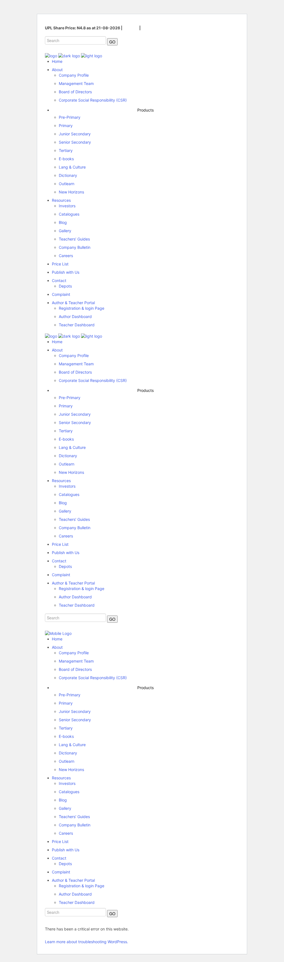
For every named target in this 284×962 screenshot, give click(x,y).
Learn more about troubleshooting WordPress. (86, 941)
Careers (130, 27)
